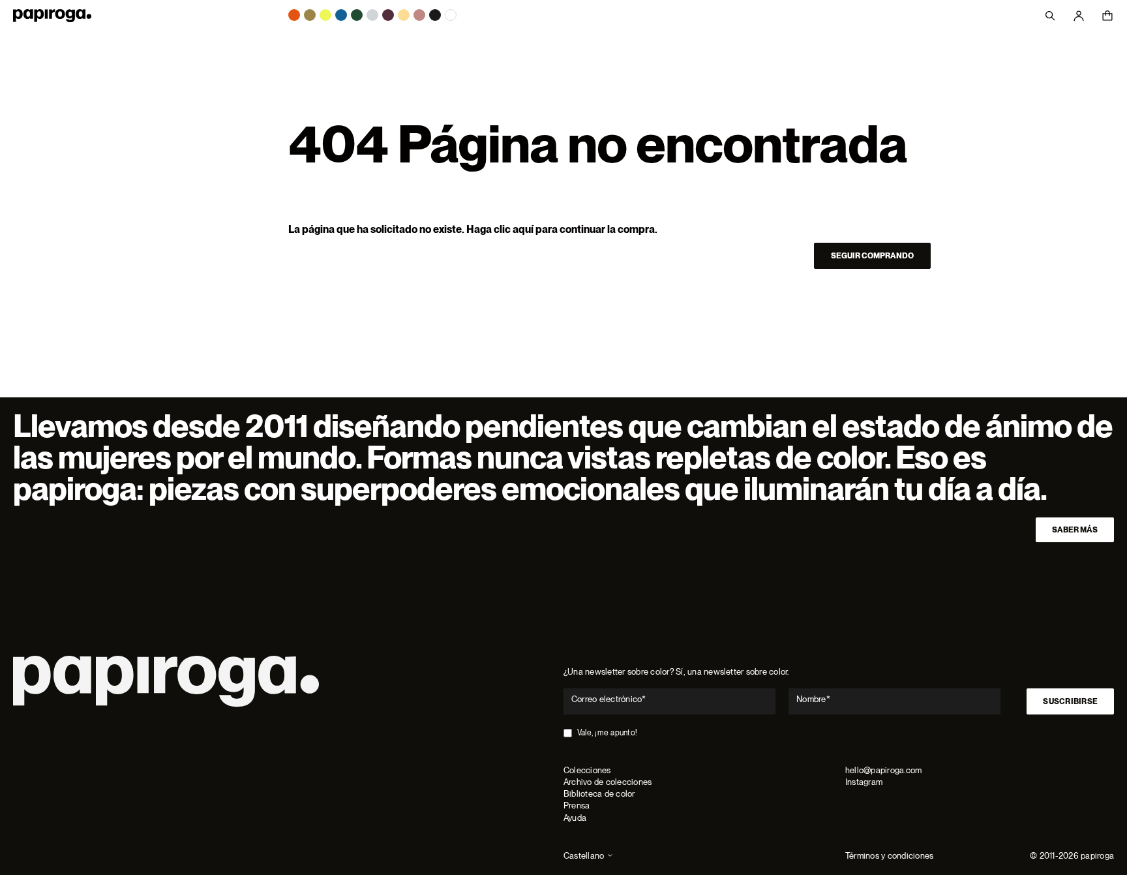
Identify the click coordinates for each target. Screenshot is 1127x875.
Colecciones (587, 770)
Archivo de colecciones (608, 782)
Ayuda (575, 818)
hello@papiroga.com (883, 770)
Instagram (863, 782)
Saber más (1075, 529)
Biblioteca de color (599, 794)
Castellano (584, 856)
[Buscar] (1050, 15)
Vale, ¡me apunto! (607, 732)
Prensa (577, 805)
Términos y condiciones (889, 856)
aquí (523, 229)
